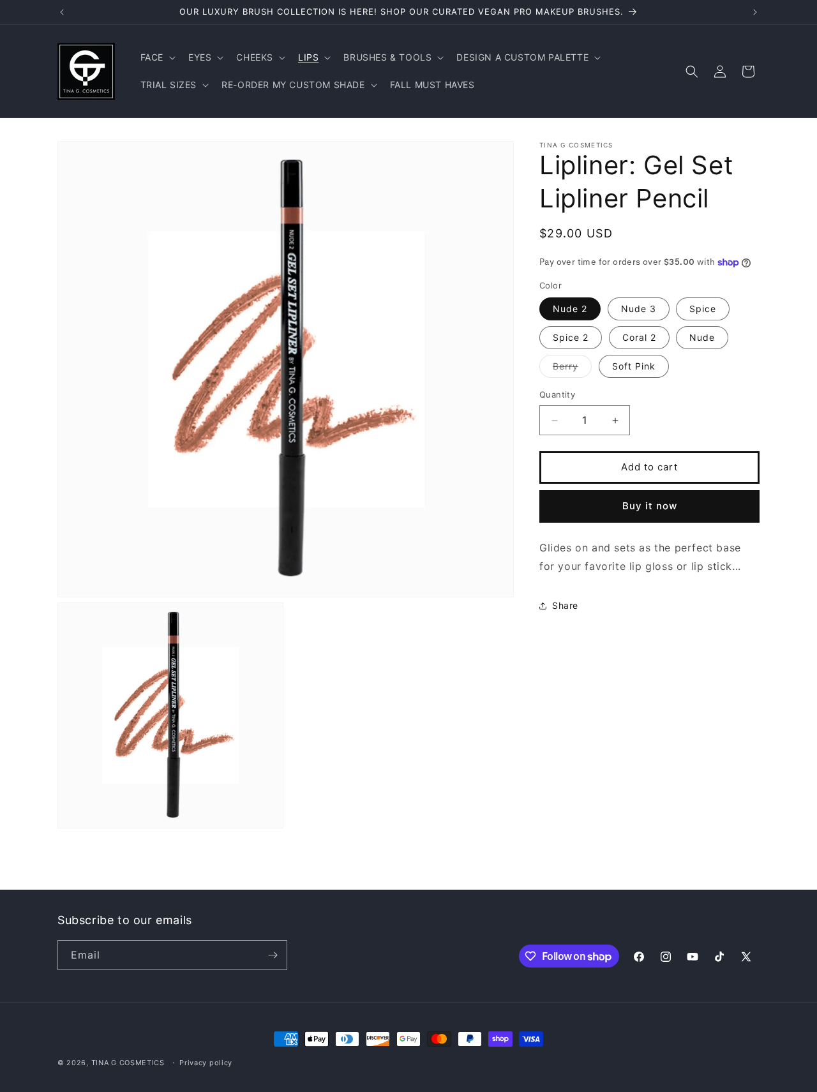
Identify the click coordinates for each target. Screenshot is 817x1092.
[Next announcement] (755, 12)
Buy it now (649, 506)
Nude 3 (638, 309)
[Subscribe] (273, 955)
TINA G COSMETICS (128, 1062)
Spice (702, 309)
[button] (157, 57)
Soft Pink (634, 366)
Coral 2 (639, 338)
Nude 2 (570, 309)
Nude (702, 338)
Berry (572, 369)
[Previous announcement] (62, 12)
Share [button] (565, 605)
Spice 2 (570, 338)
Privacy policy (205, 1062)
